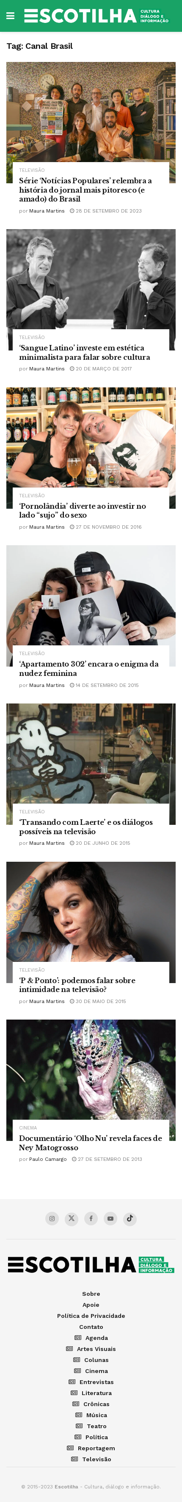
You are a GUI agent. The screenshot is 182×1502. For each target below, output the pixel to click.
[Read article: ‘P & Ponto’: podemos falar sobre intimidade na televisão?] (91, 922)
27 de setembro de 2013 (109, 1159)
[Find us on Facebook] (91, 1218)
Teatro (97, 1426)
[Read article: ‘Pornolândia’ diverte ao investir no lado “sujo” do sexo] (91, 448)
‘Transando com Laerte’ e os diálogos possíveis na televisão (85, 827)
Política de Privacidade (91, 1315)
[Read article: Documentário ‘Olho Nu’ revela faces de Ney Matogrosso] (91, 1080)
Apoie (91, 1304)
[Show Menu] (10, 16)
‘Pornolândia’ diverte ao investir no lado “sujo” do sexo (82, 511)
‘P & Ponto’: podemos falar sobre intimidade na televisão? (77, 985)
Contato (91, 1326)
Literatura (97, 1393)
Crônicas (96, 1404)
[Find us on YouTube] (110, 1218)
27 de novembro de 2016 (108, 527)
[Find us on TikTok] (130, 1219)
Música (96, 1415)
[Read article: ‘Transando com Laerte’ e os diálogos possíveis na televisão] (91, 764)
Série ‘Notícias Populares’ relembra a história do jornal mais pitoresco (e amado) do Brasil (85, 190)
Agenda (96, 1337)
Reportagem (96, 1448)
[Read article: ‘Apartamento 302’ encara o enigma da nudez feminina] (91, 606)
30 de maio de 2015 (100, 1001)
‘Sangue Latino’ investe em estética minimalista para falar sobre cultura (84, 352)
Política (96, 1437)
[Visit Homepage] (97, 15)
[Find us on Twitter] (71, 1219)
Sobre (91, 1293)
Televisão (32, 170)
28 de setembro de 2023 (108, 211)
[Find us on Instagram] (52, 1218)
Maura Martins (47, 211)
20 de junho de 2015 (102, 843)
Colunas (96, 1359)
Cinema (28, 1128)
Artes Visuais (96, 1348)
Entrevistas (97, 1382)
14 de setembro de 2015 (106, 685)
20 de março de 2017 (103, 369)
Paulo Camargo (48, 1159)
